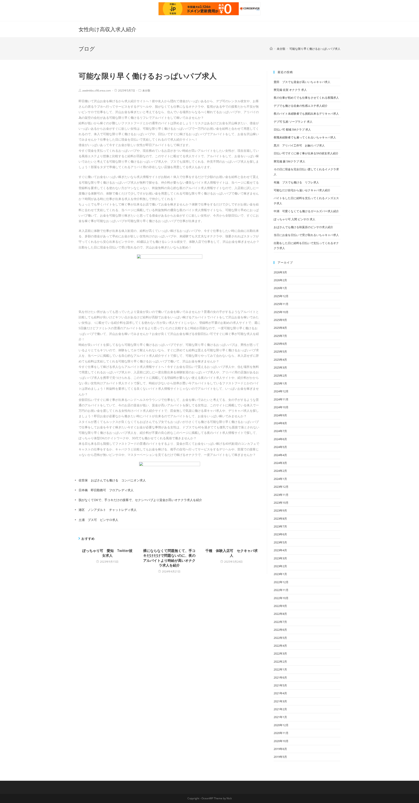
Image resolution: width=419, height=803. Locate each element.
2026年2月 (280, 280)
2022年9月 (280, 606)
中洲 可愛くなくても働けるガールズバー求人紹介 (306, 211)
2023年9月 (280, 510)
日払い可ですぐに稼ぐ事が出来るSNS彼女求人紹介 (306, 153)
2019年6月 (280, 749)
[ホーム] (271, 49)
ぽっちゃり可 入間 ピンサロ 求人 (294, 219)
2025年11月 (281, 304)
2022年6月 (280, 630)
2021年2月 (280, 709)
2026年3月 (280, 272)
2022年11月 (281, 590)
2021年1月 (280, 717)
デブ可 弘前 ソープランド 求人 (293, 122)
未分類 (146, 90)
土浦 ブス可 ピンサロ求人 (98, 520)
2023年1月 (280, 574)
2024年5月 (280, 447)
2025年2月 (280, 375)
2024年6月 (280, 439)
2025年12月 (281, 296)
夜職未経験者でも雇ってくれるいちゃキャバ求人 (305, 137)
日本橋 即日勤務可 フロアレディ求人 (106, 490)
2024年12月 (281, 391)
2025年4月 (280, 360)
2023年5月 (280, 542)
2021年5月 (280, 685)
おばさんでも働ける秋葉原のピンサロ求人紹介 (303, 227)
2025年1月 (280, 383)
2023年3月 (280, 558)
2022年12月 (281, 582)
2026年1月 (280, 288)
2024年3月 (280, 463)
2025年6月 (280, 344)
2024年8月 (280, 423)
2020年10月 (281, 741)
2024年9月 (280, 415)
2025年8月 (280, 328)
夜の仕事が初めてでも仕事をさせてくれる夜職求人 (306, 98)
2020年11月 (281, 733)
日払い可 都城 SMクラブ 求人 (292, 129)
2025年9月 (280, 320)
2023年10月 (281, 503)
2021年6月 (280, 677)
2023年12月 (281, 487)
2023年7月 (280, 526)
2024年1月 (280, 479)
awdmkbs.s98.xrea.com (96, 90)
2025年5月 (280, 351)
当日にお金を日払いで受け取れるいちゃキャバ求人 (306, 235)
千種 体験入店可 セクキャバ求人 (231, 553)
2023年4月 (280, 550)
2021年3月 (280, 701)
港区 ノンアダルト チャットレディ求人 (108, 510)
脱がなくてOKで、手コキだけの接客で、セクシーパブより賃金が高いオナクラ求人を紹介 (140, 500)
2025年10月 (281, 312)
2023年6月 (280, 534)
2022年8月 (280, 614)
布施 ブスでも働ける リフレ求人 (296, 182)
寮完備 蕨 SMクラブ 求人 (289, 161)
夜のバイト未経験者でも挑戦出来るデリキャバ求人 (306, 113)
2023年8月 (280, 518)
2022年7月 (280, 622)
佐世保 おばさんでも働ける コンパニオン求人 (112, 480)
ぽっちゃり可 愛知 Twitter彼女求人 (107, 553)
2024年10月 (281, 407)
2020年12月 (281, 725)
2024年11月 (281, 399)
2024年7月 (280, 431)
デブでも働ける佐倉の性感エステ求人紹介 (301, 106)
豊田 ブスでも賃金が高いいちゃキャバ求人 (302, 82)
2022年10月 (281, 598)
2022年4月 (280, 646)
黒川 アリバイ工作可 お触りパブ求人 (299, 145)
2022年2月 (280, 661)
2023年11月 (281, 495)
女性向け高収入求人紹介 (107, 29)
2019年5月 (280, 757)
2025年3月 (280, 367)
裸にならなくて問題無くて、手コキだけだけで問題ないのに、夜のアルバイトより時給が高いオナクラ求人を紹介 (169, 558)
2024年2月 (280, 471)
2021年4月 (280, 693)
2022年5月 (280, 638)
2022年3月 (280, 653)
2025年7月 (280, 336)
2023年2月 (280, 566)
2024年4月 (280, 455)
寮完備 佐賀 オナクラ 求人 (290, 90)
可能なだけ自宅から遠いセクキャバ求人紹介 (302, 190)
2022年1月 (280, 669)
